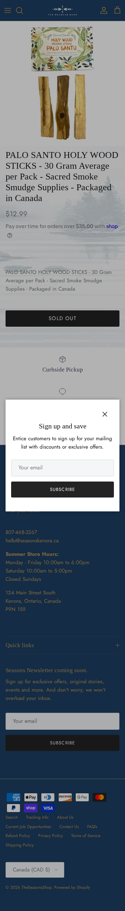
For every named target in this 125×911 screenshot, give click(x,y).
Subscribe (62, 489)
